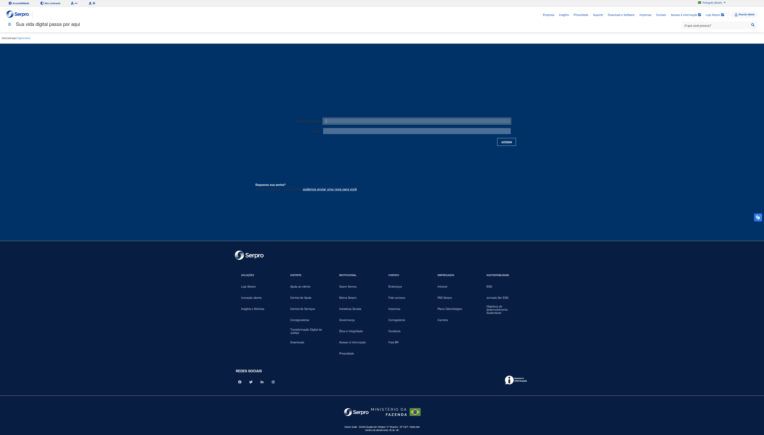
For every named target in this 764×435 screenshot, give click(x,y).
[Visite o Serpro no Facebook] (240, 382)
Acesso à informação (684, 15)
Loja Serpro (713, 15)
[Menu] (9, 24)
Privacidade (581, 15)
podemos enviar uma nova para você (330, 189)
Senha (316, 131)
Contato (661, 15)
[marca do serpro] (17, 14)
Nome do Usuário (308, 121)
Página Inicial (23, 38)
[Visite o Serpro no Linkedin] (262, 382)
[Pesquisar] (753, 25)
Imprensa (645, 15)
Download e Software (621, 15)
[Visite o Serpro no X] (251, 382)
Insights (564, 15)
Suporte (598, 15)
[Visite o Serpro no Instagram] (273, 382)
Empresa (548, 15)
